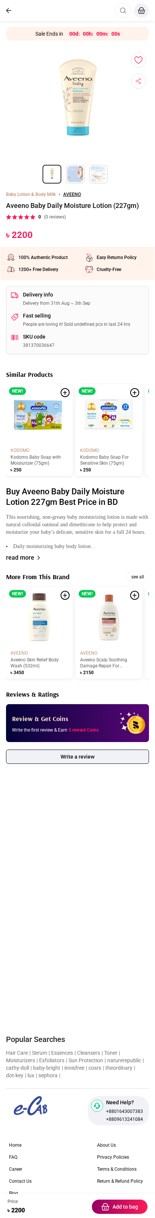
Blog (13, 1193)
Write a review (77, 757)
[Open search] (123, 10)
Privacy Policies (113, 1157)
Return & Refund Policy (120, 1181)
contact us (20, 1181)
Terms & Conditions (117, 1169)
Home (15, 1145)
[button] (77, 531)
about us (106, 1145)
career (15, 1169)
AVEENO (72, 194)
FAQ (13, 1157)
